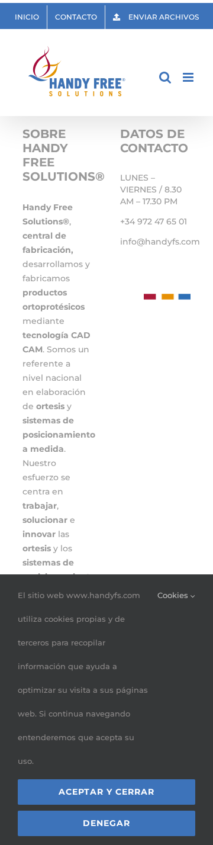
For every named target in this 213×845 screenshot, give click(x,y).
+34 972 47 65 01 (153, 221)
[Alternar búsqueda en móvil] (165, 77)
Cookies (174, 595)
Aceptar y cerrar (106, 791)
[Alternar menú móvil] (189, 77)
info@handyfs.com (160, 241)
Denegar (106, 823)
